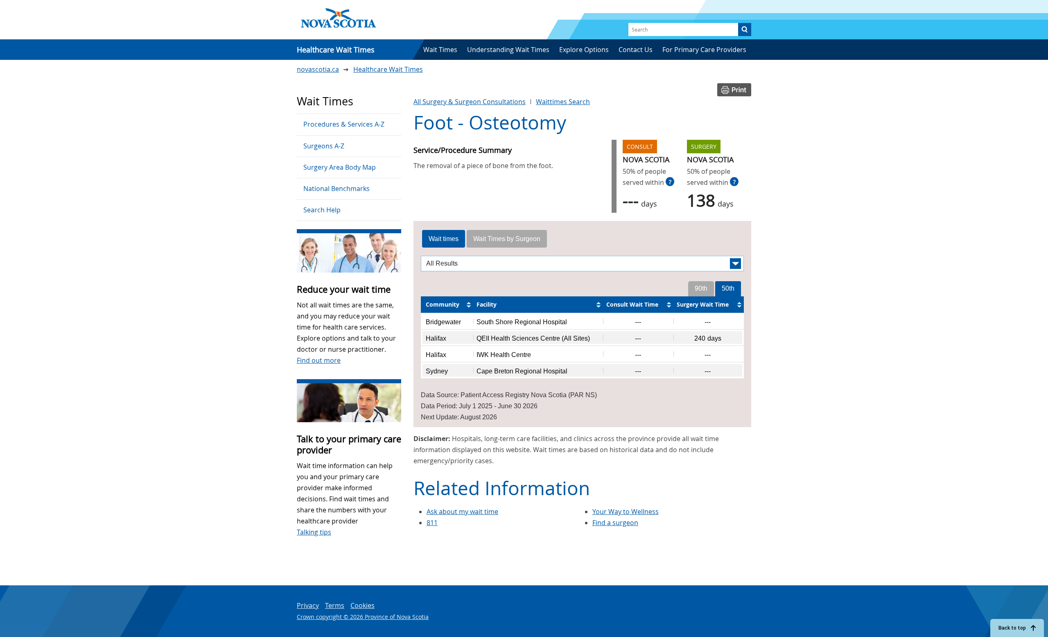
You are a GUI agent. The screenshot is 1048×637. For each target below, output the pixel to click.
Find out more (319, 360)
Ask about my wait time (462, 511)
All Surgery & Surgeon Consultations (469, 101)
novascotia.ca (318, 69)
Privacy (308, 605)
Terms (334, 605)
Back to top (1012, 628)
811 (432, 522)
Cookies (362, 605)
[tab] (443, 239)
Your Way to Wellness (625, 511)
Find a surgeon (615, 522)
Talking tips (314, 532)
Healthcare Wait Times (388, 69)
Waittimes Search (563, 101)
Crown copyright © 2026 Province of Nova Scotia (363, 617)
